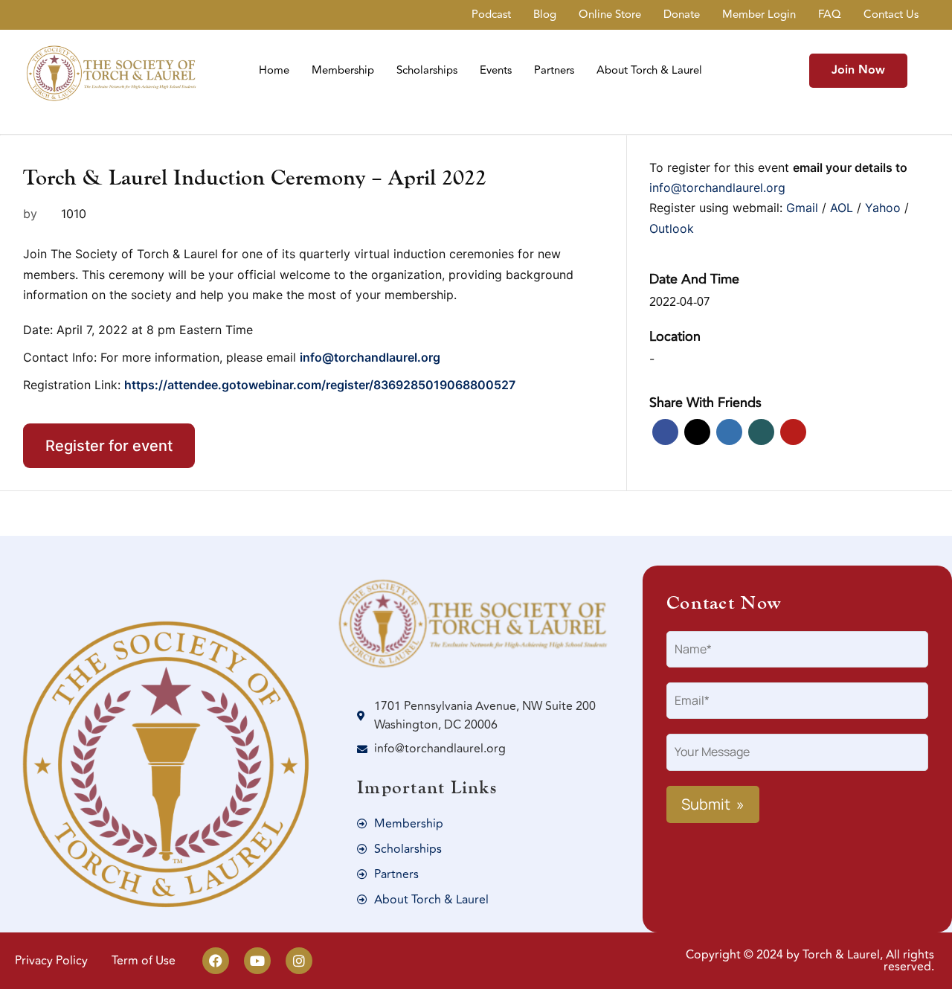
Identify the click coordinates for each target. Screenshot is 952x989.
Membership (343, 70)
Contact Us (891, 14)
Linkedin (729, 432)
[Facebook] (215, 960)
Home (274, 70)
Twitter (697, 432)
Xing (761, 432)
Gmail (804, 207)
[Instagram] (299, 960)
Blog (544, 14)
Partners (554, 70)
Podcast (491, 14)
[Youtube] (257, 960)
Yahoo (884, 207)
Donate (681, 14)
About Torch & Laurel (649, 70)
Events (496, 70)
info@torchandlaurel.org (717, 187)
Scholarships (426, 70)
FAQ (829, 14)
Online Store (610, 14)
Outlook (671, 228)
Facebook (665, 432)
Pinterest (793, 432)
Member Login (759, 14)
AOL (843, 207)
